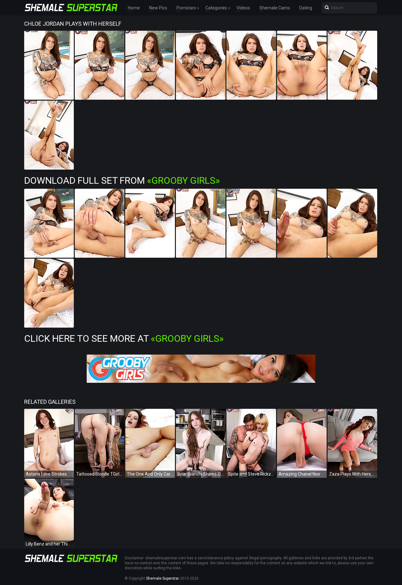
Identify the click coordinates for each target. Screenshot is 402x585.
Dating (305, 7)
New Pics (158, 7)
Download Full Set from (122, 180)
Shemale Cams (274, 7)
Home (134, 7)
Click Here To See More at (124, 338)
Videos (243, 7)
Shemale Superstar (162, 578)
